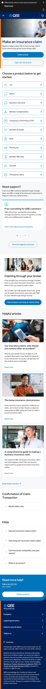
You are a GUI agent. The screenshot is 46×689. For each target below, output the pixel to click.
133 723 (13, 584)
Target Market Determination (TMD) (16, 666)
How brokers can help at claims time (23, 302)
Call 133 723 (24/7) (23, 62)
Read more (8, 6)
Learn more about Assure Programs (19, 227)
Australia (9, 642)
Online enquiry (23, 594)
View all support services (23, 244)
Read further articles (10, 484)
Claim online (23, 54)
